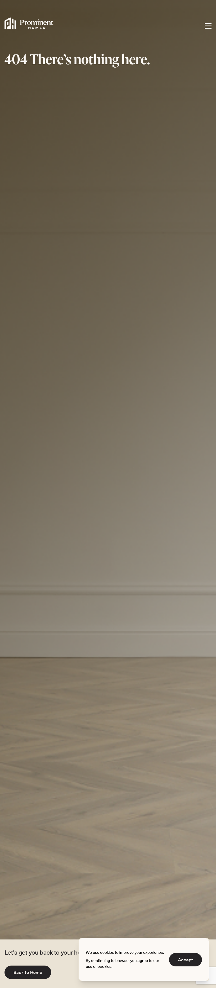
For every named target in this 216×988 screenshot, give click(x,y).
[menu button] (208, 25)
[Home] (28, 23)
